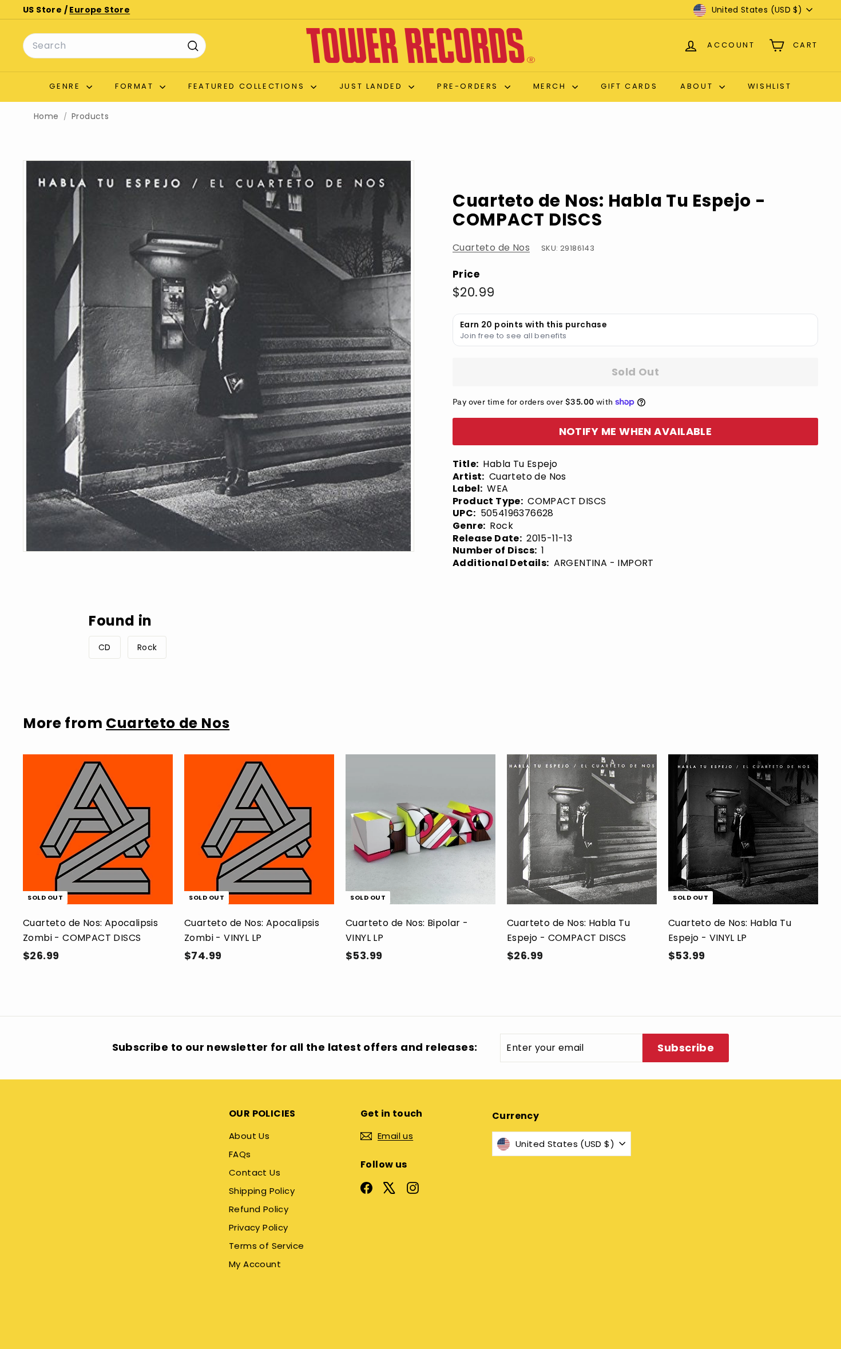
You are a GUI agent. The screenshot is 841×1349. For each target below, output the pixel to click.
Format (136, 86)
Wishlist (770, 86)
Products (90, 116)
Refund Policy (258, 1209)
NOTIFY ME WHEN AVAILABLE (635, 431)
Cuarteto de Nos (491, 247)
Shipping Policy (262, 1191)
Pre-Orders (469, 86)
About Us (249, 1136)
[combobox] (114, 45)
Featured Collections (248, 86)
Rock (147, 647)
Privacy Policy (258, 1227)
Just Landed (372, 86)
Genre (66, 86)
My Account (255, 1264)
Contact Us (254, 1172)
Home (46, 116)
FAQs (240, 1154)
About (698, 86)
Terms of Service (266, 1246)
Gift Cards (629, 86)
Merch (551, 86)
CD (104, 647)
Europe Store (99, 9)
